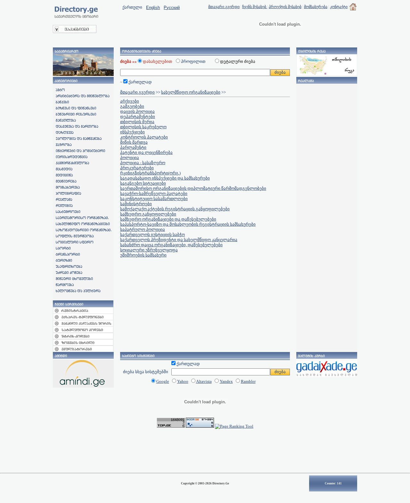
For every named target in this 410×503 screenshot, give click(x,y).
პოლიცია (129, 157)
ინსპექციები (132, 132)
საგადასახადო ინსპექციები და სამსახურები (165, 178)
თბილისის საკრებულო (143, 126)
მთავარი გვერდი (224, 6)
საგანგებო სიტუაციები (143, 183)
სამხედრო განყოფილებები (148, 214)
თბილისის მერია (137, 121)
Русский (172, 7)
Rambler (248, 381)
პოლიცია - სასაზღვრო (142, 162)
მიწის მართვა (134, 142)
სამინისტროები (136, 203)
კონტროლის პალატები (144, 137)
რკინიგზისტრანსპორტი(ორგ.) (150, 173)
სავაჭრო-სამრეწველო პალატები (153, 193)
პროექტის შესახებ (285, 6)
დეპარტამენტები (137, 116)
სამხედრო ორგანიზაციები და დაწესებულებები (168, 219)
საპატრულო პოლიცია (142, 229)
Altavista (204, 381)
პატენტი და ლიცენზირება (146, 152)
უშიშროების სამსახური (143, 255)
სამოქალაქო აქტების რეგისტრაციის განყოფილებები (175, 208)
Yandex (226, 381)
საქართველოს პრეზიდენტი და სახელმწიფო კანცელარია (178, 239)
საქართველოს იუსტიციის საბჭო (152, 234)
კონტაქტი (339, 6)
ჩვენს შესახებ (254, 6)
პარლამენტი (133, 147)
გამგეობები (132, 106)
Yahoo (182, 381)
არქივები (129, 101)
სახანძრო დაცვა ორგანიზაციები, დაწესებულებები (171, 244)
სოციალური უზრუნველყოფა (149, 249)
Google (162, 381)
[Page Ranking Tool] (234, 426)
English (153, 7)
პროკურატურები (137, 167)
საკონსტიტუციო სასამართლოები (154, 198)
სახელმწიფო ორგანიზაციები (190, 92)
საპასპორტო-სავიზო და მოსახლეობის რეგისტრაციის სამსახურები (188, 224)
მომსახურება (315, 6)
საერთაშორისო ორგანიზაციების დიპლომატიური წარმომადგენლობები (193, 188)
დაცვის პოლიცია (137, 111)
